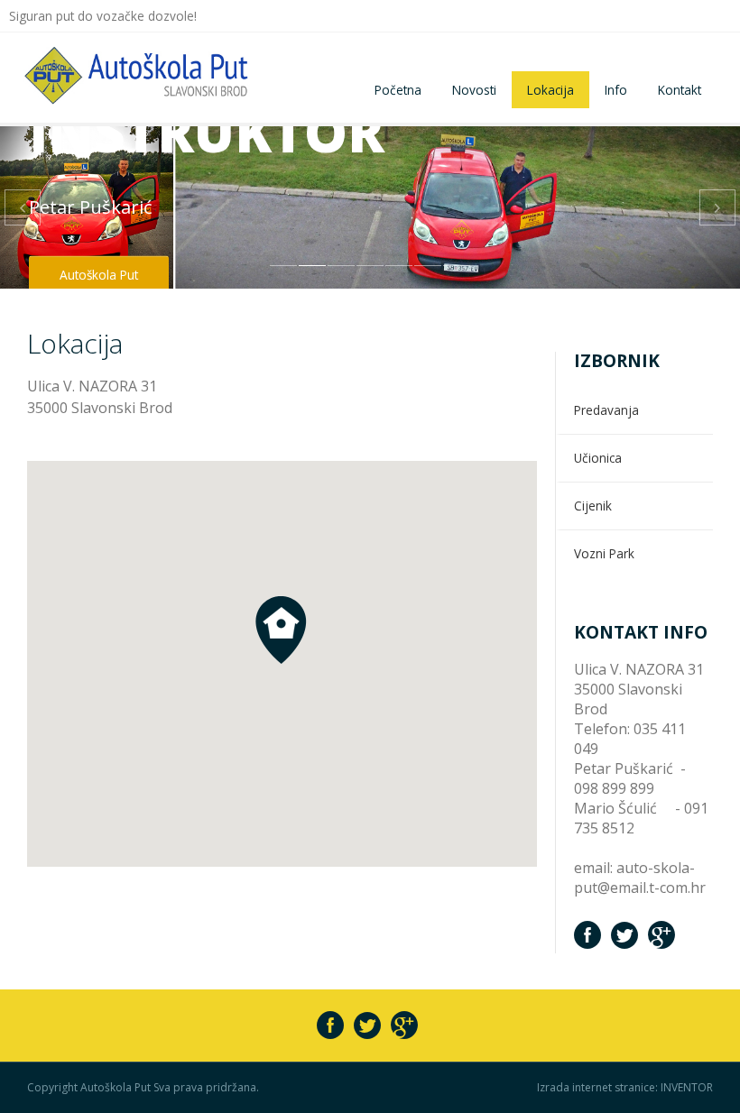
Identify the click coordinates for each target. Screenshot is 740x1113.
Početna (398, 89)
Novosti (474, 89)
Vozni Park (604, 553)
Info (616, 89)
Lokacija (550, 89)
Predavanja (606, 410)
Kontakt (679, 89)
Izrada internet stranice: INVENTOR (625, 1088)
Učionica (598, 457)
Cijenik (593, 505)
